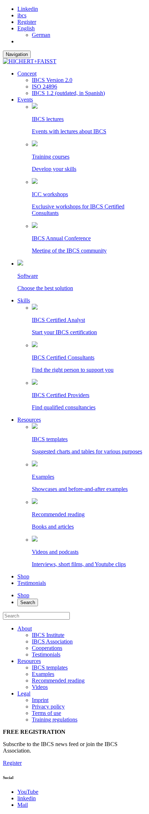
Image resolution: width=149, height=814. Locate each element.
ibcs (21, 15)
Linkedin (27, 9)
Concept (27, 73)
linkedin (26, 798)
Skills (23, 300)
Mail (22, 805)
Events (25, 99)
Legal (23, 693)
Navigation (17, 54)
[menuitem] (26, 28)
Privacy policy (48, 706)
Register (26, 22)
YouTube (27, 792)
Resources (29, 420)
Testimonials (31, 583)
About (24, 628)
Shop (23, 576)
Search (27, 602)
